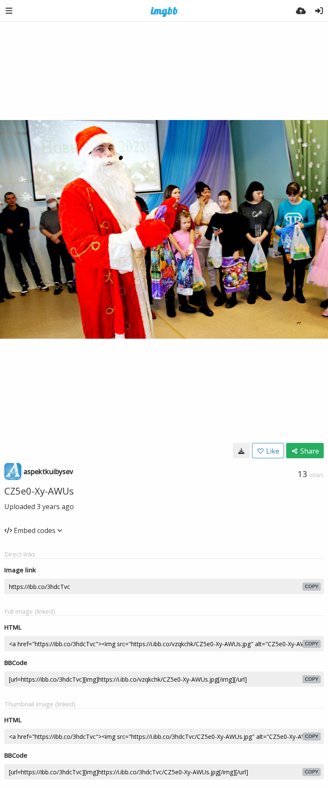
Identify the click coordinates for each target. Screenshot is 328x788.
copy (311, 586)
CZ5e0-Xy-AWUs (39, 490)
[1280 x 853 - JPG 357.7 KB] (241, 450)
